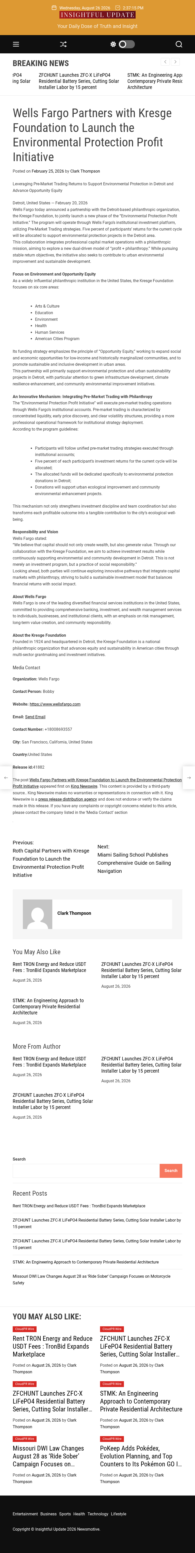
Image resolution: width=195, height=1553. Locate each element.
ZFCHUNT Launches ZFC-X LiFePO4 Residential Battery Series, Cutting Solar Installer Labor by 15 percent (53, 81)
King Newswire (84, 786)
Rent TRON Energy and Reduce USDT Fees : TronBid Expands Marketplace (49, 967)
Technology (98, 1514)
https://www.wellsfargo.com (55, 704)
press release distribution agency (67, 799)
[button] (175, 62)
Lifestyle (118, 1514)
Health (79, 1514)
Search (19, 1159)
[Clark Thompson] (37, 914)
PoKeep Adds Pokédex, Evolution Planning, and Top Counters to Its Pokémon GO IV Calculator (141, 1460)
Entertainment (25, 1514)
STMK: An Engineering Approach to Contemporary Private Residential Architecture (136, 81)
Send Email (35, 716)
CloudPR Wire (24, 1329)
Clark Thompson (85, 171)
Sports (65, 1514)
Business (48, 1514)
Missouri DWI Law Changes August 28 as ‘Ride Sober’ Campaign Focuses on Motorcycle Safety (48, 1460)
